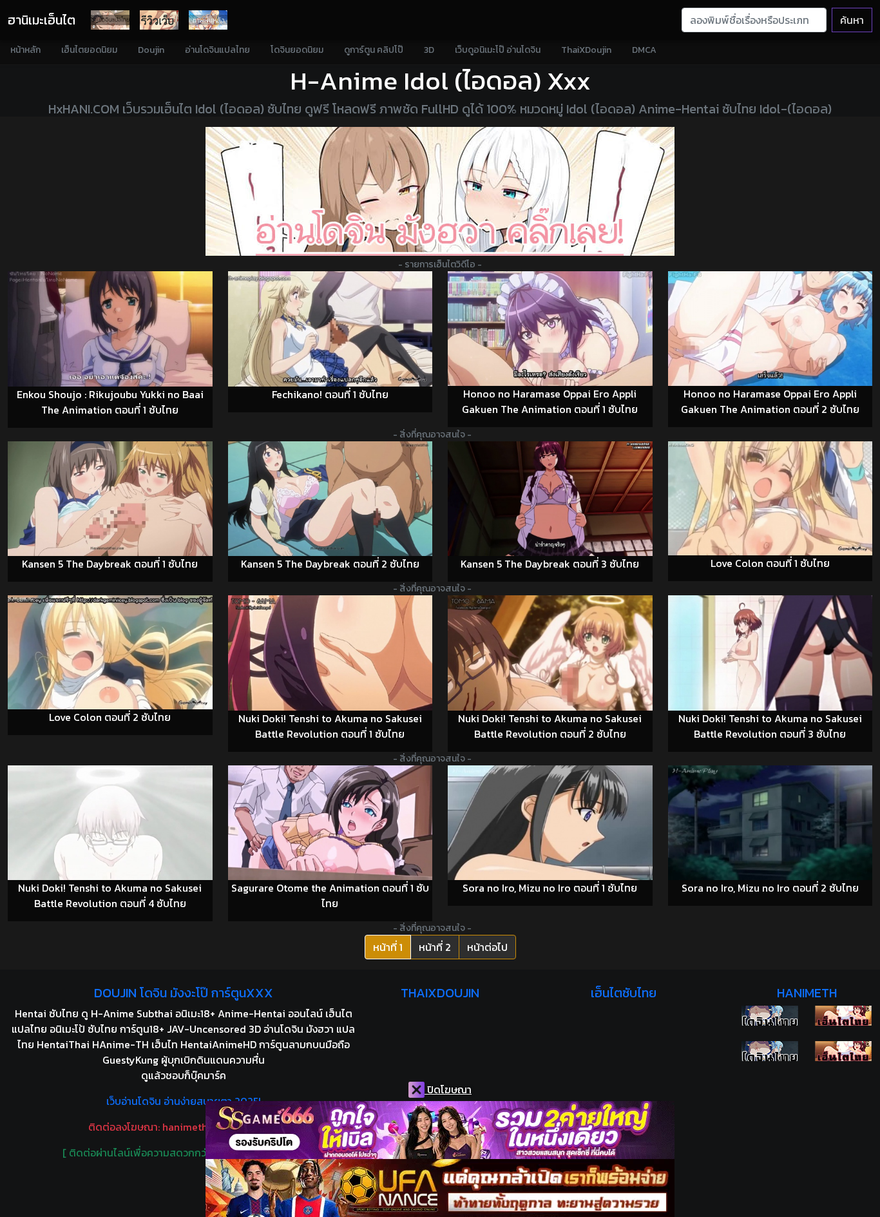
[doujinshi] (159, 20)
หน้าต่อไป (487, 947)
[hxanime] (843, 1051)
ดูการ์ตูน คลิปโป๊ (373, 50)
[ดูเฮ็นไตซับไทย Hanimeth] (843, 1016)
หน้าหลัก (25, 50)
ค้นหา (852, 20)
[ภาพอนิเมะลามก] (208, 20)
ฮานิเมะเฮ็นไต (41, 20)
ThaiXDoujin (586, 50)
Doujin (151, 50)
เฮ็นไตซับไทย (623, 992)
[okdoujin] (770, 1016)
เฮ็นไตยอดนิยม (89, 50)
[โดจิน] (110, 20)
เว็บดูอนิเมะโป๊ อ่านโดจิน (497, 50)
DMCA (644, 50)
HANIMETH (807, 992)
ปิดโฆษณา (448, 1089)
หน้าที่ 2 (435, 947)
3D (429, 50)
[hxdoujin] (770, 1051)
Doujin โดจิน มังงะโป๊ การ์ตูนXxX (183, 992)
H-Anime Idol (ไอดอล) (415, 80)
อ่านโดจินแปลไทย (217, 50)
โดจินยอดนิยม (297, 50)
